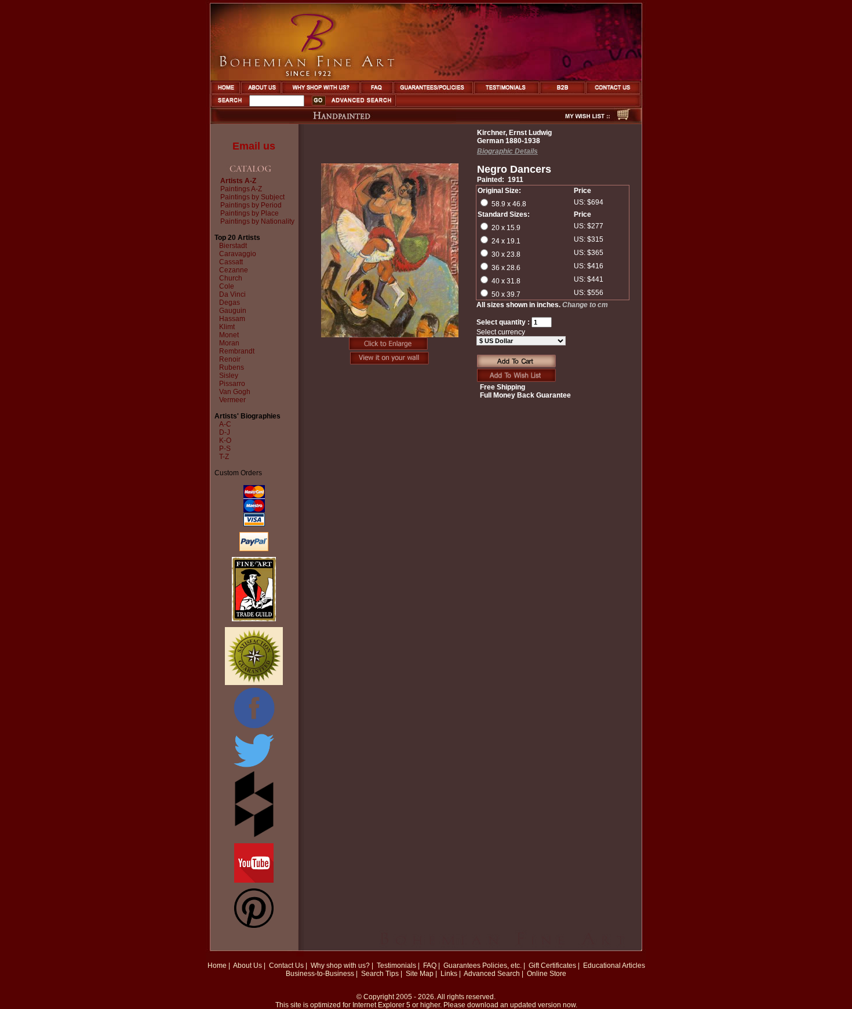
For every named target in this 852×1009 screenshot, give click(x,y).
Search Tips (380, 974)
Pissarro (232, 384)
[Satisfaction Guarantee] (254, 683)
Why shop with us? (340, 965)
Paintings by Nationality (257, 221)
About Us (247, 965)
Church (230, 278)
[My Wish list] (567, 120)
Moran (229, 343)
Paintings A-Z (241, 189)
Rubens (231, 367)
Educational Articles (614, 965)
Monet (229, 335)
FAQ (429, 965)
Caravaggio (237, 254)
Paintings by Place (249, 213)
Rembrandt (236, 351)
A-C (225, 424)
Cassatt (231, 262)
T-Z (224, 457)
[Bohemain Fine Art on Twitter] (254, 768)
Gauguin (232, 311)
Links (448, 974)
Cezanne (233, 270)
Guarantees (461, 965)
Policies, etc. (502, 965)
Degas (229, 302)
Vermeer (232, 400)
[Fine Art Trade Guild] (254, 619)
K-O (225, 440)
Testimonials (396, 965)
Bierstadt (233, 246)
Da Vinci (232, 294)
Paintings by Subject (252, 197)
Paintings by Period (251, 205)
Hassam (232, 319)
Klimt (227, 327)
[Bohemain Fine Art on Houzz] (254, 835)
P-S (225, 449)
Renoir (230, 359)
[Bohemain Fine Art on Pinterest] (254, 925)
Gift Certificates (552, 965)
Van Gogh (234, 392)
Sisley (228, 375)
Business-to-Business (320, 974)
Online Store (546, 974)
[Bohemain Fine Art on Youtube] (254, 880)
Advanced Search (492, 974)
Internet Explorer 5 (381, 1005)
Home (217, 965)
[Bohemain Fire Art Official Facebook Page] (253, 728)
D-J (224, 432)
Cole (226, 286)
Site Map (420, 974)
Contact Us (286, 965)
